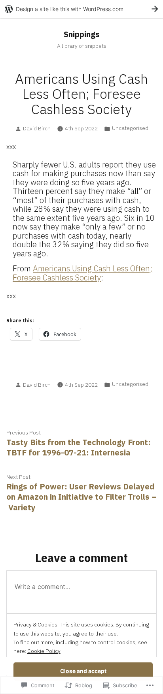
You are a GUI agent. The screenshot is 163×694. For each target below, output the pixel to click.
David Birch (37, 128)
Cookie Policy (44, 651)
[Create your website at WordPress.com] (81, 9)
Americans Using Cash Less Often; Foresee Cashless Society (82, 273)
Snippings (82, 34)
